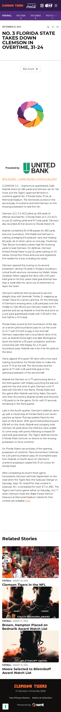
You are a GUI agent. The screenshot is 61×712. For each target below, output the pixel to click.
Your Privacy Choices (19, 698)
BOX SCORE (9, 179)
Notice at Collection (42, 698)
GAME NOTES (27, 179)
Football (7, 580)
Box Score (28, 69)
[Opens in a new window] (48, 5)
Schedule (41, 5)
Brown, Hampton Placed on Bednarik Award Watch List (25, 627)
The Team (20, 15)
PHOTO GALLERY (47, 179)
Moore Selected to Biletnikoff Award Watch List (26, 671)
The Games (35, 15)
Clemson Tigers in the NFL (24, 585)
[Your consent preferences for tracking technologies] (5, 707)
